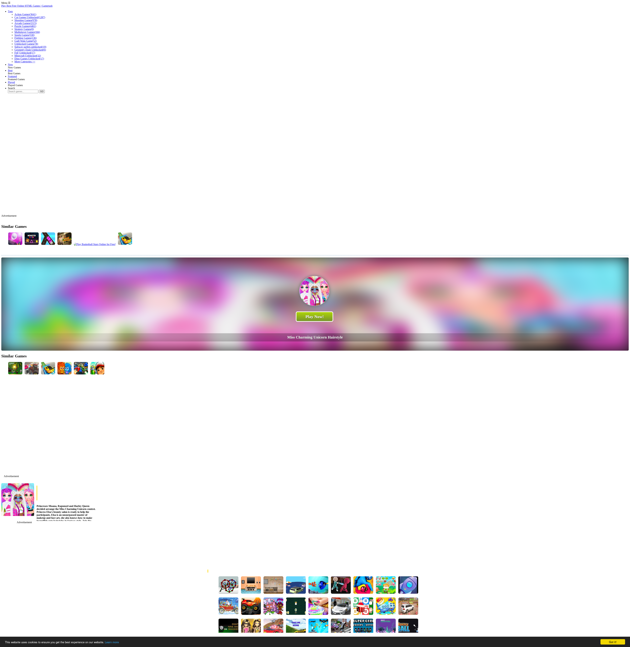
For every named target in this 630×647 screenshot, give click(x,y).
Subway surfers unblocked (30, 46)
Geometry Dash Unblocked (30, 49)
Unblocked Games (26, 43)
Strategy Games (24, 29)
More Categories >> (24, 61)
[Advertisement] (61, 106)
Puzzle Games (25, 26)
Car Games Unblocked (29, 17)
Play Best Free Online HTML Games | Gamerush (26, 5)
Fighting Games (25, 38)
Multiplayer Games (27, 32)
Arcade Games (25, 23)
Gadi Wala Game (25, 41)
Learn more (112, 642)
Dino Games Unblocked (29, 58)
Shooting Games (25, 20)
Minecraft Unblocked (27, 55)
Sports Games (24, 35)
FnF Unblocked (24, 52)
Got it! (613, 642)
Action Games (25, 14)
